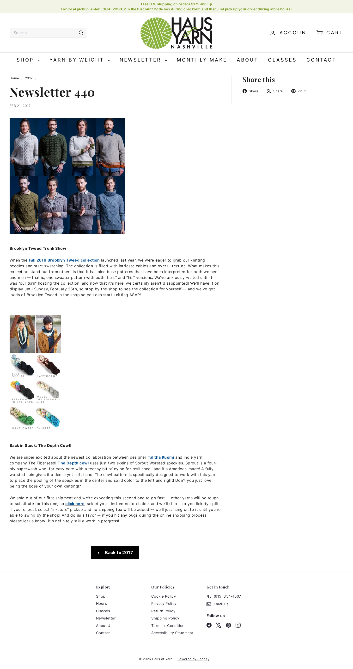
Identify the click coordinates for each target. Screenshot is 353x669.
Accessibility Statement (172, 633)
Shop (26, 60)
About (247, 60)
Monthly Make (202, 60)
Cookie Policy (163, 596)
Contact (321, 60)
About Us (104, 625)
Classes (282, 60)
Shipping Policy (165, 618)
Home (15, 78)
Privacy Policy (163, 603)
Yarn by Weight (77, 60)
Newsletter (142, 60)
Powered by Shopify (193, 659)
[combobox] (48, 33)
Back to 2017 (118, 552)
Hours (101, 603)
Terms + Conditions (169, 625)
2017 (29, 78)
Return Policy (163, 611)
